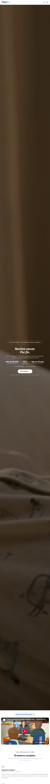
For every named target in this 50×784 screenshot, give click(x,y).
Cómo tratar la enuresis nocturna (24, 714)
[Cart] (43, 2)
